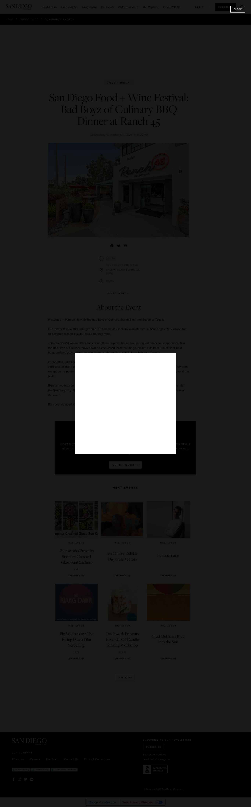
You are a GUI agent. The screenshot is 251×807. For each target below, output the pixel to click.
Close (238, 9)
